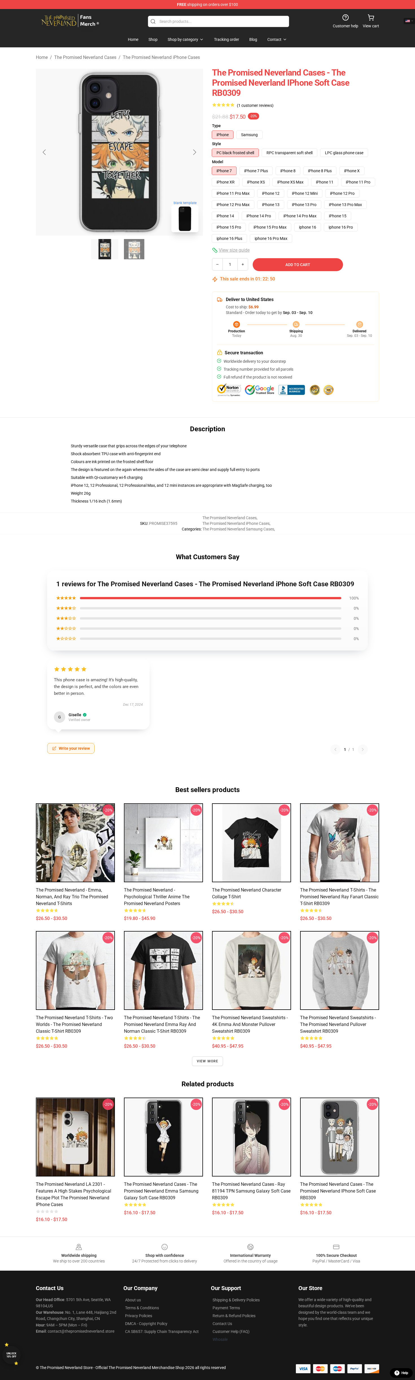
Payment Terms (226, 1308)
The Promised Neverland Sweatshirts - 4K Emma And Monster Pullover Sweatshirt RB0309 (250, 1024)
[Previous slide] (45, 152)
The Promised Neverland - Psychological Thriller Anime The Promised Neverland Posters (156, 896)
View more (208, 1061)
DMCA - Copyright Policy (146, 1323)
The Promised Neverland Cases (85, 57)
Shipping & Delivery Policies (236, 1300)
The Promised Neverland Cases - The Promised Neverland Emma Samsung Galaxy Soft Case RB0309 (161, 1191)
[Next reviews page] (363, 749)
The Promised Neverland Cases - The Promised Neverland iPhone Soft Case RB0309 (338, 1191)
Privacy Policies (138, 1315)
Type (216, 125)
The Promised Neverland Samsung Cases (238, 529)
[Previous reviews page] (335, 749)
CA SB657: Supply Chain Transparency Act (162, 1331)
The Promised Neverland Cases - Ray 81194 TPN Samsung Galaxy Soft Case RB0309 (251, 1191)
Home (42, 57)
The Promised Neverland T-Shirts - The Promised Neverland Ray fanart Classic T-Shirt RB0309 (339, 896)
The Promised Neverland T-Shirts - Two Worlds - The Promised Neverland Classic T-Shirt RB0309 (74, 1024)
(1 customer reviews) (255, 105)
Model (217, 162)
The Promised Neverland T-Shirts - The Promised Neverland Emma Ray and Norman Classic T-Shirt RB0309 (162, 1024)
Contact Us (222, 1323)
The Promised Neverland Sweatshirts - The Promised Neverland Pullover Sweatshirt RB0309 (338, 1024)
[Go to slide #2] (134, 249)
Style (216, 143)
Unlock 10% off (11, 1355)
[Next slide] (194, 152)
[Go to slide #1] (104, 249)
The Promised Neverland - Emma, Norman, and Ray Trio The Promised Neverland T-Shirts (72, 896)
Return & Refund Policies (234, 1315)
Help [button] (404, 1373)
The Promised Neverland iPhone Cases (161, 57)
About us (133, 1300)
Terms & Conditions (142, 1308)
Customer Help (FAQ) (231, 1331)
